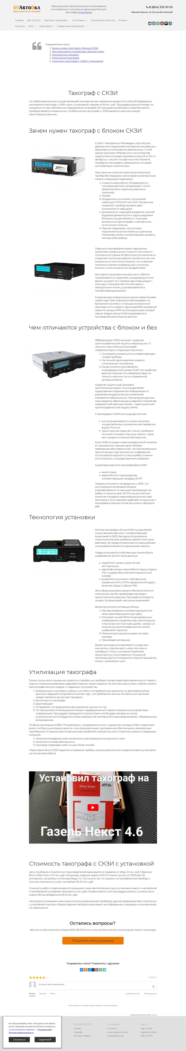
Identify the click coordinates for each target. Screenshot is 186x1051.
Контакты (20, 26)
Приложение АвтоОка (103, 20)
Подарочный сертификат (70, 26)
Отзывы (122, 20)
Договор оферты (82, 1035)
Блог (30, 26)
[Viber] (96, 969)
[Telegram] (104, 969)
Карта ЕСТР (146, 1035)
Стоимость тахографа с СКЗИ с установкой (77, 61)
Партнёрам (45, 26)
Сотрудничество (115, 1035)
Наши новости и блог (118, 1032)
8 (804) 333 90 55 (161, 7)
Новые (32, 993)
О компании (78, 20)
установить (84, 12)
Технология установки (65, 54)
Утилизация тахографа (65, 58)
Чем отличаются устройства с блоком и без (78, 51)
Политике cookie (44, 1030)
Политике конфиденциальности (21, 1033)
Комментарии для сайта (143, 1015)
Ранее (52, 993)
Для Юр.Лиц (33, 20)
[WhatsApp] (100, 969)
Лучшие (42, 993)
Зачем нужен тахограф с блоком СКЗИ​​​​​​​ (75, 48)
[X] (93, 969)
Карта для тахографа (55, 20)
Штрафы (78, 1032)
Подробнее (44, 1039)
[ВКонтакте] (81, 969)
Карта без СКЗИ (148, 1032)
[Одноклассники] (85, 969)
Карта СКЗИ (146, 1028)
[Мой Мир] (89, 969)
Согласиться (19, 1039)
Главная (19, 20)
